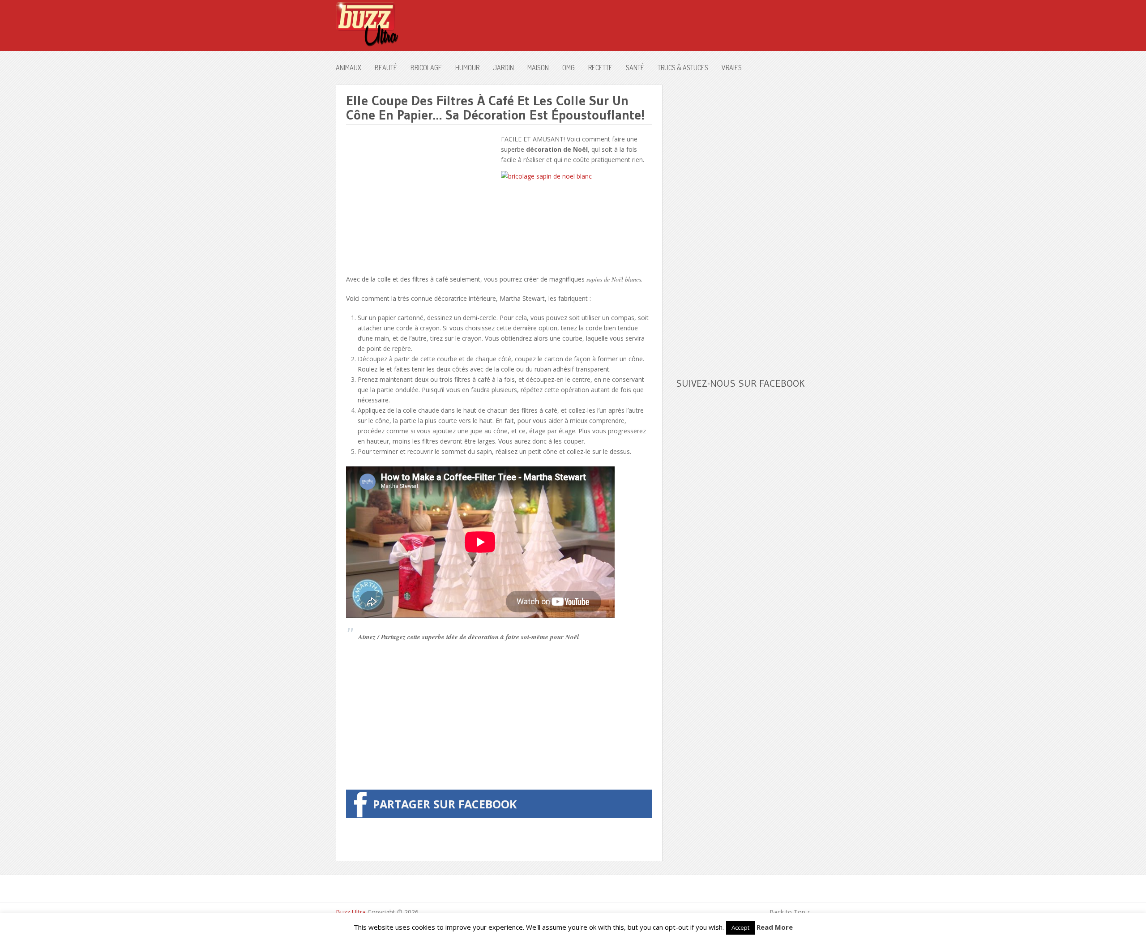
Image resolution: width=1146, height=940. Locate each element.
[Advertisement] (421, 196)
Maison (538, 67)
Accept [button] (740, 927)
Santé (635, 67)
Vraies (732, 67)
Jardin (503, 67)
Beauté (386, 67)
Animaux (348, 67)
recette (600, 67)
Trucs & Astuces (683, 67)
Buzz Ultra (351, 912)
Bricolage (426, 67)
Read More (775, 927)
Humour (467, 67)
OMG (568, 67)
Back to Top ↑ (790, 912)
